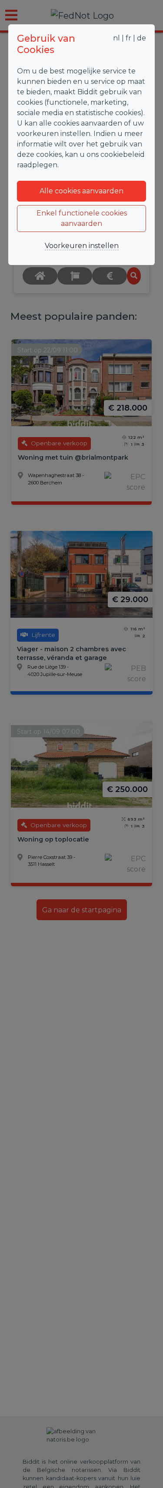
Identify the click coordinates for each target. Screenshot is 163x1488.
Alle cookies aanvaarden (81, 191)
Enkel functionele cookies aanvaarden (82, 218)
